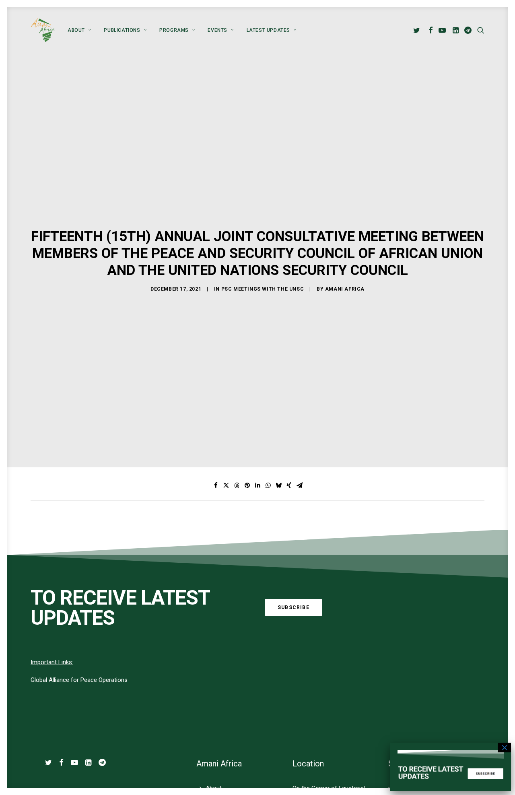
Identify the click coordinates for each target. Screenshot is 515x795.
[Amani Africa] (43, 30)
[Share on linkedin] (257, 485)
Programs (174, 30)
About (76, 30)
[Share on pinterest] (247, 485)
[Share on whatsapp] (268, 485)
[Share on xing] (289, 485)
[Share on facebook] (215, 485)
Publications (122, 30)
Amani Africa (345, 289)
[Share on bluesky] (278, 485)
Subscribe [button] (293, 607)
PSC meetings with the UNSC (262, 289)
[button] (418, 30)
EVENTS (217, 30)
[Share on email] (299, 485)
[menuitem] (79, 30)
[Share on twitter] (226, 485)
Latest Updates (268, 30)
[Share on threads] (236, 485)
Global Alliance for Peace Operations (79, 679)
